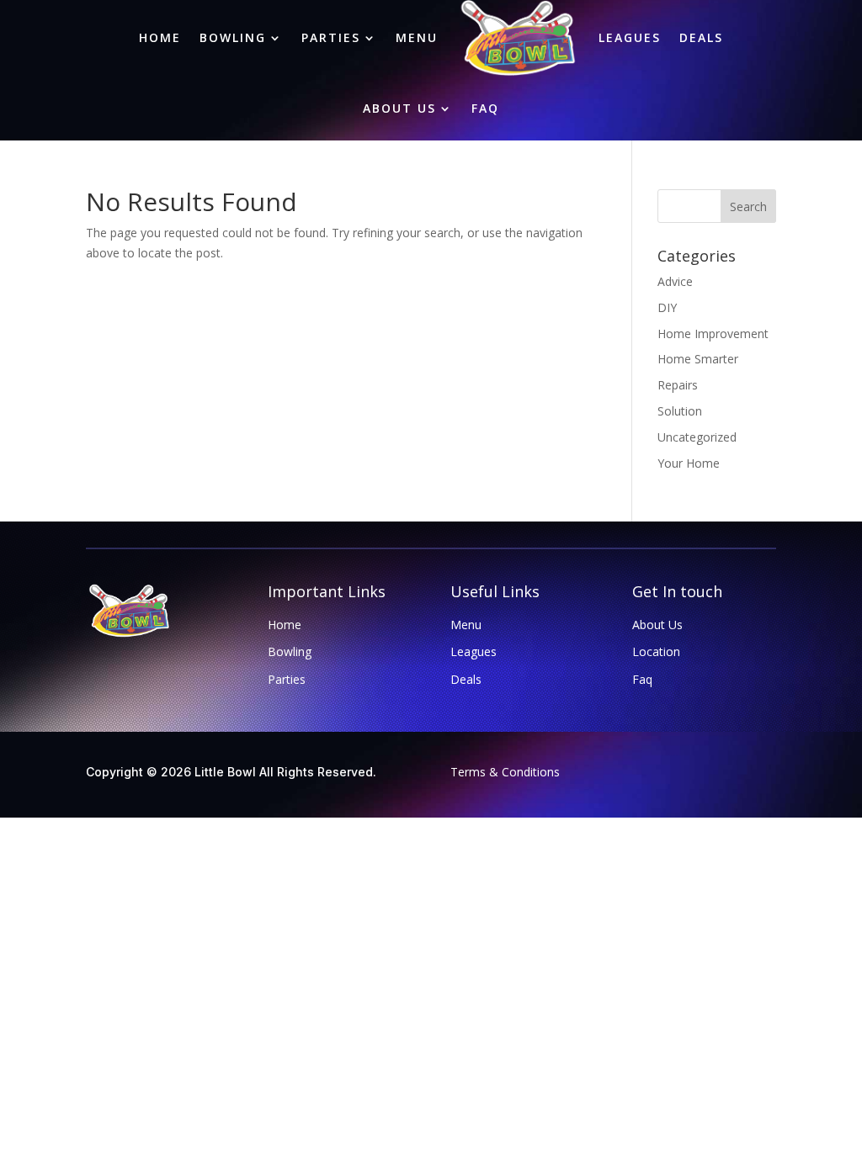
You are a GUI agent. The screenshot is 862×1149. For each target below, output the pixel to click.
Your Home (688, 463)
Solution (679, 411)
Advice (675, 281)
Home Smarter (697, 359)
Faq (485, 108)
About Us (399, 108)
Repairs (677, 385)
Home (284, 625)
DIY (667, 307)
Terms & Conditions (505, 772)
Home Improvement (713, 334)
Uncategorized (697, 437)
